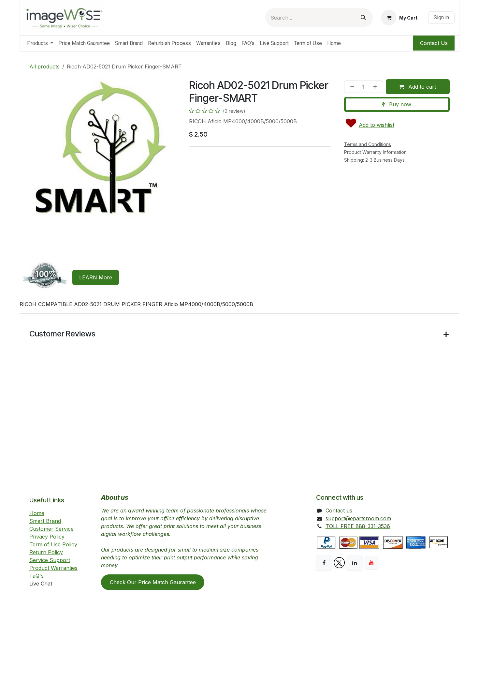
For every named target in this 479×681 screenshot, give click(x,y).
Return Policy (46, 552)
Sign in (441, 17)
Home (36, 513)
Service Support (49, 560)
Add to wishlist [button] (376, 125)
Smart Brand (45, 521)
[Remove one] (350, 87)
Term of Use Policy (53, 544)
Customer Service (51, 529)
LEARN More (95, 277)
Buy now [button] (399, 104)
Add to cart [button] (421, 86)
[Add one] (376, 87)
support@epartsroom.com (358, 518)
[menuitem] (40, 43)
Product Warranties (53, 568)
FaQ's (36, 575)
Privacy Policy (47, 536)
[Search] (363, 17)
